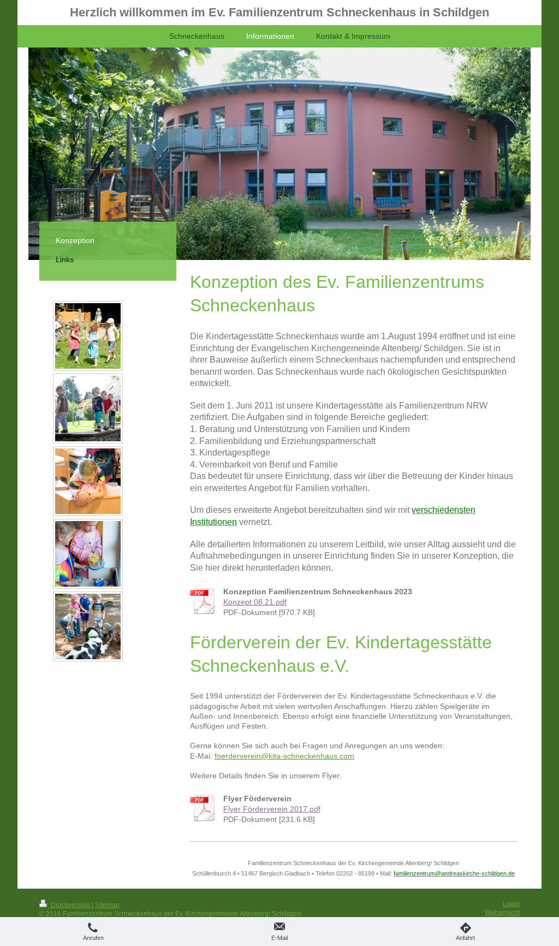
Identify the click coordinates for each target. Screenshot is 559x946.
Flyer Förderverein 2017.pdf (271, 809)
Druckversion (70, 905)
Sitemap (107, 905)
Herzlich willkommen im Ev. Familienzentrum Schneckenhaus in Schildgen (279, 12)
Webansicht (502, 913)
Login (511, 904)
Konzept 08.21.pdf (255, 602)
